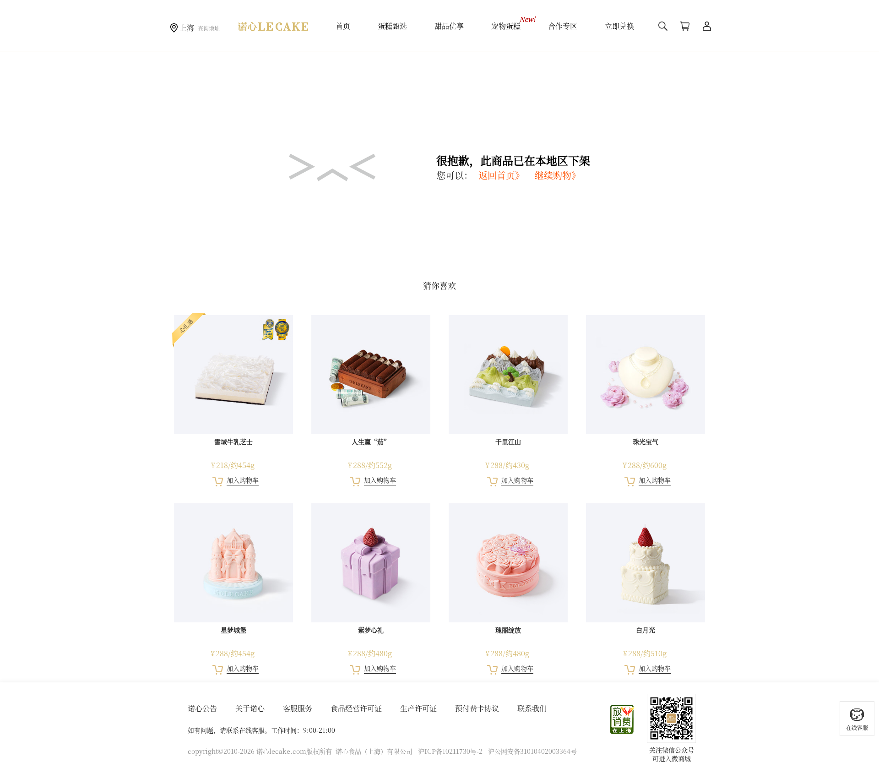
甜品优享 (449, 26)
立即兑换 (619, 26)
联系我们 (532, 708)
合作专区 (562, 26)
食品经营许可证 (356, 708)
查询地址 (209, 28)
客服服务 (297, 708)
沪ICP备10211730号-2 (450, 751)
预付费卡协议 (477, 708)
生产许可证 (418, 708)
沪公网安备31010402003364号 (532, 751)
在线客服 (857, 727)
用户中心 (707, 26)
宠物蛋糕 (506, 26)
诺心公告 (202, 708)
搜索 (663, 26)
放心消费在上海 (622, 719)
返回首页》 (501, 175)
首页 (343, 26)
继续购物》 (558, 175)
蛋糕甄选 (392, 26)
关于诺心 (250, 708)
